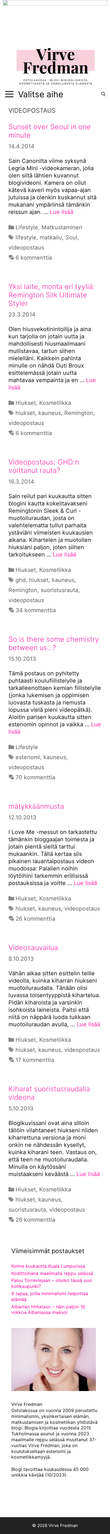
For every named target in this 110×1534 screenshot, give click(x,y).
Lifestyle (27, 227)
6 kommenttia (34, 257)
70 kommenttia (35, 777)
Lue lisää (61, 212)
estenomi (28, 757)
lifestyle (26, 237)
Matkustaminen (61, 227)
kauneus (49, 413)
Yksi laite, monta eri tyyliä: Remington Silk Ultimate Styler (51, 295)
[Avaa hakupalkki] (103, 94)
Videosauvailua (33, 947)
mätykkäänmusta (36, 806)
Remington (78, 413)
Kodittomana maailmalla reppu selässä (52, 1273)
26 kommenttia (35, 918)
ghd (21, 580)
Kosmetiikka (55, 402)
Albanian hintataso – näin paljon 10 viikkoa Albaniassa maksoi (48, 1309)
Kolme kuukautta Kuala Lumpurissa (48, 1266)
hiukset (25, 413)
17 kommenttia (35, 1060)
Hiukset (26, 402)
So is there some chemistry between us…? (53, 643)
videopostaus (26, 247)
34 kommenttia (36, 610)
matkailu (51, 237)
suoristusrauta (59, 590)
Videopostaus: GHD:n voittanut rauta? (43, 466)
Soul (71, 237)
